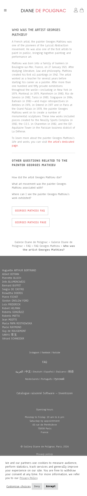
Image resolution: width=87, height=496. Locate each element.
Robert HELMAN (11, 308)
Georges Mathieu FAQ (30, 210)
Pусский (59, 379)
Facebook (46, 352)
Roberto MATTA (11, 316)
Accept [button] (51, 486)
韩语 (71, 371)
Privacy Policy (29, 478)
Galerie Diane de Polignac (31, 242)
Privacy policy (44, 454)
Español (49, 371)
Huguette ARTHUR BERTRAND (19, 270)
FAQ (28, 246)
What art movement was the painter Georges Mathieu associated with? (39, 186)
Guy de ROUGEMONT (14, 331)
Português (46, 379)
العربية (19, 371)
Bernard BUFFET (11, 285)
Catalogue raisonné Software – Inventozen (44, 393)
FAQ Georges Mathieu (47, 246)
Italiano (61, 371)
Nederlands (32, 379)
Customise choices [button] (18, 486)
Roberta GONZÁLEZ (13, 312)
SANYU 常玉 (9, 335)
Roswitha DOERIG (12, 293)
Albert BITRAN (10, 274)
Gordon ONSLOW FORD (15, 301)
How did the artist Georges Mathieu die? (36, 177)
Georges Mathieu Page (30, 222)
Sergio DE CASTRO (13, 289)
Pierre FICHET (10, 297)
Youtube (56, 352)
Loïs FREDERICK (11, 304)
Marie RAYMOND (11, 327)
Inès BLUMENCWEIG (13, 282)
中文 (28, 371)
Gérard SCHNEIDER (13, 338)
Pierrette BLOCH (11, 278)
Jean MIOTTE (9, 320)
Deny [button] (37, 486)
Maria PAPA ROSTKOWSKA (17, 323)
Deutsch (37, 371)
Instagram (34, 352)
